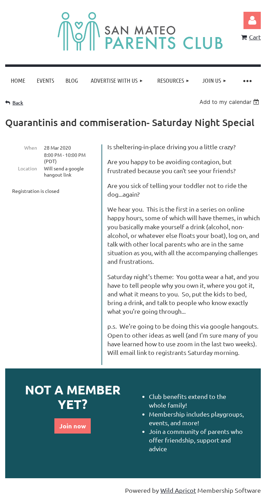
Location (27, 168)
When (30, 147)
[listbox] (230, 102)
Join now (72, 426)
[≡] (247, 80)
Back (17, 102)
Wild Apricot (178, 490)
